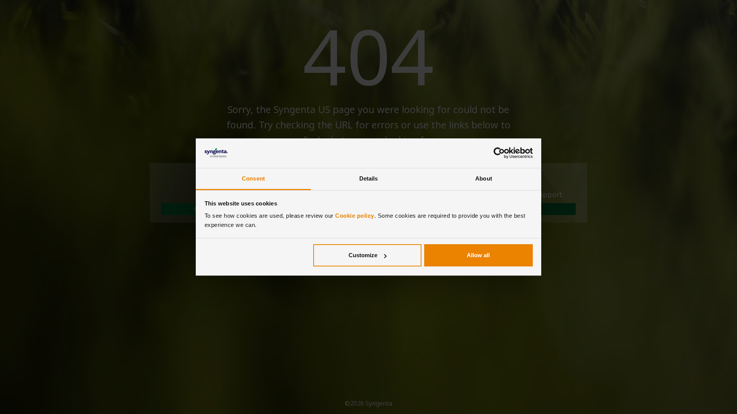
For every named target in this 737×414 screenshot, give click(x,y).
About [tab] (483, 178)
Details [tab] (368, 178)
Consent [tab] (253, 178)
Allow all (478, 255)
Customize (363, 255)
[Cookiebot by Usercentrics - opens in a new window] (499, 153)
